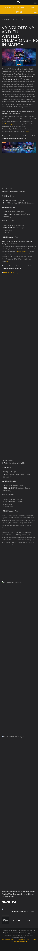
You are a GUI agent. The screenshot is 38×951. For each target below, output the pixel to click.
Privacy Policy (7, 940)
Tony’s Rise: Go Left (20, 920)
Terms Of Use (22, 942)
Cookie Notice (19, 940)
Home (19, 2)
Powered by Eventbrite (7, 188)
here (27, 131)
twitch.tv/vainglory (8, 124)
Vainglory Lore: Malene (22, 912)
